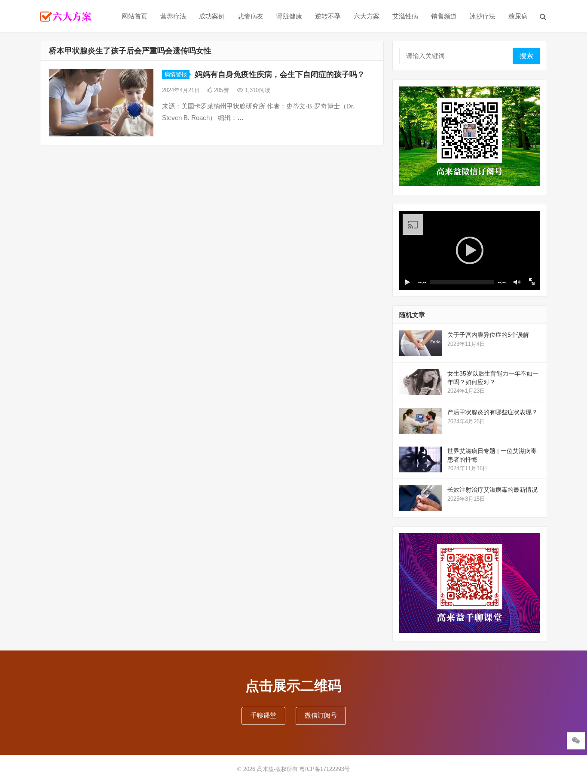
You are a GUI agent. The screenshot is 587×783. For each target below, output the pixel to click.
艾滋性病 (405, 16)
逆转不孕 (328, 16)
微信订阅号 (321, 715)
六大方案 (366, 16)
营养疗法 (173, 16)
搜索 (526, 55)
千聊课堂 (263, 715)
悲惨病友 (250, 16)
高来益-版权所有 (278, 769)
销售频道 (444, 16)
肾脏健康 (289, 16)
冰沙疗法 (482, 16)
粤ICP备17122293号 (325, 769)
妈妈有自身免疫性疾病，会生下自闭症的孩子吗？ (280, 74)
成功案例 (212, 16)
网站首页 (134, 16)
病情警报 (176, 74)
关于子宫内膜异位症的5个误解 (488, 334)
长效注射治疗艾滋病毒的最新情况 (492, 489)
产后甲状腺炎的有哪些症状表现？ (492, 412)
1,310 (256, 90)
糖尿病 (518, 16)
